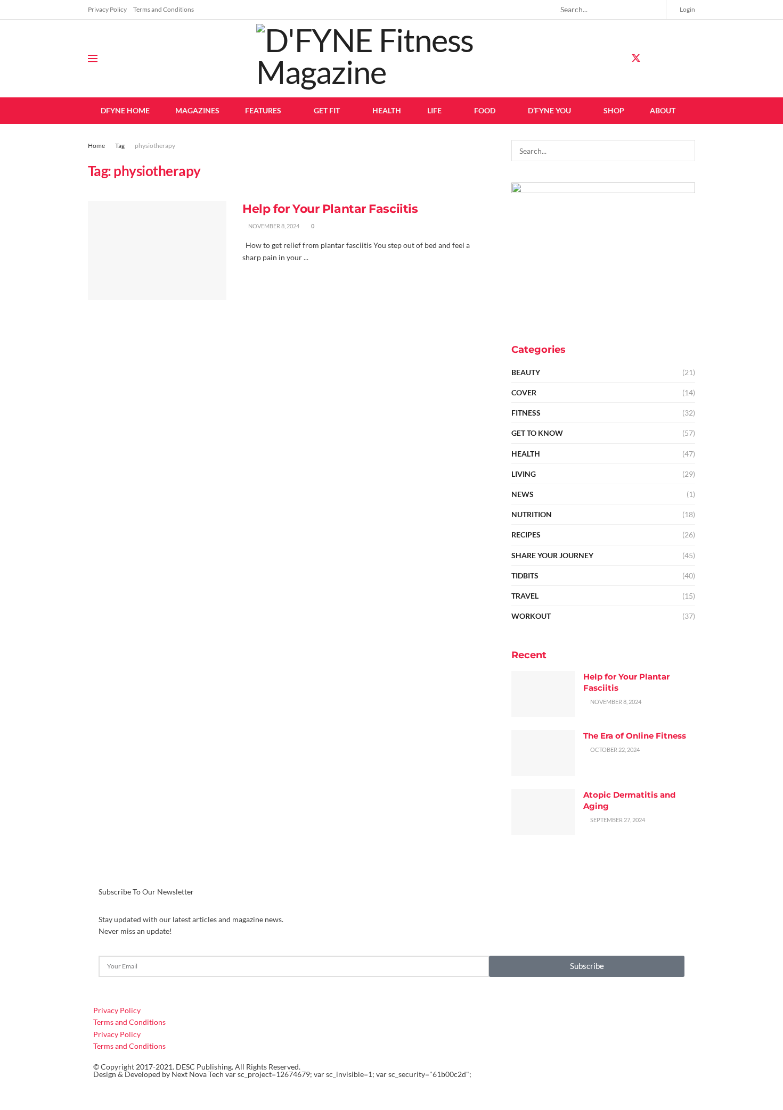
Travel (525, 595)
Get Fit (327, 110)
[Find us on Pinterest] (673, 59)
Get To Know (537, 432)
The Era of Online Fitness (634, 736)
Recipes (526, 534)
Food (484, 110)
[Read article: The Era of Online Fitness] (543, 753)
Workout (531, 615)
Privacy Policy (107, 9)
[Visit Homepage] (391, 58)
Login (687, 9)
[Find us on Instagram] (655, 59)
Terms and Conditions (163, 9)
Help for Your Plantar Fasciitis (330, 209)
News (522, 494)
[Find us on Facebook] (617, 59)
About (662, 110)
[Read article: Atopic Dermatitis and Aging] (543, 812)
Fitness (526, 412)
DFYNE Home (125, 110)
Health (386, 110)
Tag (120, 146)
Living (523, 473)
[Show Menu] (92, 58)
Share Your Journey (552, 555)
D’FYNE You (549, 110)
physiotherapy (155, 146)
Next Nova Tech (198, 1074)
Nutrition (531, 514)
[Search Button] (653, 9)
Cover (523, 392)
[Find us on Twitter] (636, 58)
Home (96, 146)
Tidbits (525, 575)
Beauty (525, 372)
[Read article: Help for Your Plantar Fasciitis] (157, 250)
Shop (613, 110)
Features (263, 110)
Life (434, 110)
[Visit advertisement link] (603, 251)
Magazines (197, 110)
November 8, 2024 (273, 225)
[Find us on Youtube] (691, 59)
